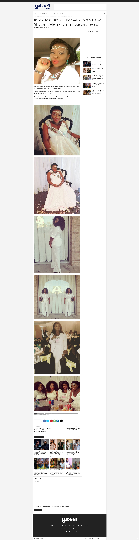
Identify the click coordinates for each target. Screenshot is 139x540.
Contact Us (95, 1)
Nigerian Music (73, 1)
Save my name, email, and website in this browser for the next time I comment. (52, 506)
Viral (63, 1)
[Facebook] (44, 421)
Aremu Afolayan (41, 413)
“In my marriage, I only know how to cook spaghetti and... (98, 70)
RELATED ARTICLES (39, 437)
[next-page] (79, 437)
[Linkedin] (57, 421)
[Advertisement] (80, 7)
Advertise (101, 1)
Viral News (55, 13)
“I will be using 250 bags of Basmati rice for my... (98, 91)
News (61, 13)
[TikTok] (69, 531)
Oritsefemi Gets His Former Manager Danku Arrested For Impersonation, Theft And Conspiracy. (44, 430)
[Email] (61, 421)
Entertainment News (56, 1)
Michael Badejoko (39, 27)
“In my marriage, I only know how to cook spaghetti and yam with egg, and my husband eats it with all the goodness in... (57, 453)
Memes (90, 1)
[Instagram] (66, 531)
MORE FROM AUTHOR (49, 437)
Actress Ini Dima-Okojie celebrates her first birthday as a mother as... (98, 77)
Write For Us (97, 538)
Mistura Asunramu (45, 414)
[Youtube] (76, 531)
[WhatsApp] (54, 421)
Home (48, 1)
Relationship (81, 1)
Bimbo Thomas (48, 413)
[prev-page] (78, 437)
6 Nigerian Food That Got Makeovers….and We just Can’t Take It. (69, 429)
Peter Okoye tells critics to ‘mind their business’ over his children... (98, 63)
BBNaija (67, 1)
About (86, 538)
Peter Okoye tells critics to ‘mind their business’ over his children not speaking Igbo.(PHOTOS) (41, 452)
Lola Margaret (37, 414)
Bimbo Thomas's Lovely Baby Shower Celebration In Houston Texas (64, 413)
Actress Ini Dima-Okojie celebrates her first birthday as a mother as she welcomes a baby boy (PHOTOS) (72, 453)
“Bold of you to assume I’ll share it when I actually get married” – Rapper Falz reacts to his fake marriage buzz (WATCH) (40, 472)
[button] (104, 13)
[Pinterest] (51, 421)
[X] (47, 421)
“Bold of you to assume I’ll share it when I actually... (98, 85)
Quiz (86, 1)
